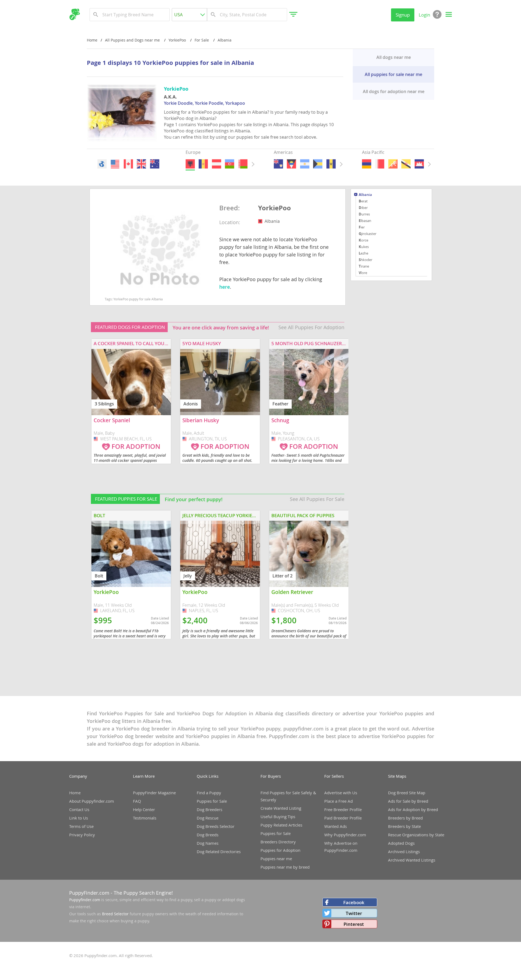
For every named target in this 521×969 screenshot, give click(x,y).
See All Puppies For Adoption (311, 327)
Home (92, 40)
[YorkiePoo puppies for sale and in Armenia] (366, 164)
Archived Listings (404, 851)
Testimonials (144, 818)
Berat (363, 201)
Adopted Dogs (401, 843)
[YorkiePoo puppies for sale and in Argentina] (304, 164)
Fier (362, 227)
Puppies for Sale (212, 801)
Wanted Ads (335, 826)
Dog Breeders (209, 809)
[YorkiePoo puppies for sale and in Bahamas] (317, 164)
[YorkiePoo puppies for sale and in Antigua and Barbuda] (291, 164)
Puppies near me (276, 858)
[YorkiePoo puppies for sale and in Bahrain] (379, 164)
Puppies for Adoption (280, 850)
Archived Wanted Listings (411, 860)
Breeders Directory (278, 841)
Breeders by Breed (405, 818)
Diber (363, 207)
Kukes (364, 246)
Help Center (144, 809)
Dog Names (207, 843)
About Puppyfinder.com (91, 801)
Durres (364, 214)
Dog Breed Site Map (406, 792)
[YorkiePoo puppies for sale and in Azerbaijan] (229, 164)
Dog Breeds (207, 834)
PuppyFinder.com (89, 892)
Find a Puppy (209, 792)
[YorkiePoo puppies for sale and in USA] (115, 164)
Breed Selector (115, 913)
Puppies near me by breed (285, 867)
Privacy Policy (82, 834)
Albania (365, 195)
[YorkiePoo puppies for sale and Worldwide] (102, 164)
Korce (363, 240)
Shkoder (365, 259)
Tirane (364, 266)
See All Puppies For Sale (317, 499)
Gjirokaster (367, 233)
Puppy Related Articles (281, 825)
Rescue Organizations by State (416, 834)
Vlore (363, 272)
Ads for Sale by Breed (408, 801)
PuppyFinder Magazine (154, 792)
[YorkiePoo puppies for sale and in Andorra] (203, 164)
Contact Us (79, 809)
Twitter (354, 913)
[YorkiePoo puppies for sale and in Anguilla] (278, 164)
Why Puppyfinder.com (345, 834)
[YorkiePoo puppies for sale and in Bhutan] (392, 164)
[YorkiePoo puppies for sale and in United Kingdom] (141, 164)
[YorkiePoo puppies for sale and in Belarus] (242, 164)
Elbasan (365, 220)
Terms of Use (81, 826)
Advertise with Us (340, 792)
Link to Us (78, 818)
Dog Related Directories (219, 851)
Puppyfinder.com (84, 899)
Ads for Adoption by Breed (413, 809)
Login (424, 15)
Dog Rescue (207, 818)
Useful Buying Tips (277, 816)
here (224, 287)
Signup (403, 15)
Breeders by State (404, 826)
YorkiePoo (274, 208)
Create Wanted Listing (280, 808)
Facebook (353, 902)
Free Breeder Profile (343, 809)
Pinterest (354, 924)
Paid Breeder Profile (343, 818)
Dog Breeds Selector (215, 826)
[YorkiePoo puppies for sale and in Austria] (216, 164)
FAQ (137, 801)
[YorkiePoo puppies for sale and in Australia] (154, 164)
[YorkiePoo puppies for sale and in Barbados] (330, 164)
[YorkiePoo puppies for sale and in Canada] (128, 164)
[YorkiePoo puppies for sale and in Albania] (190, 164)
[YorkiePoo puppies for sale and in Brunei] (406, 164)
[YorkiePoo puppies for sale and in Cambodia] (419, 164)
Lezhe (363, 253)
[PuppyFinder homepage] (74, 14)
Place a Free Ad (338, 801)
